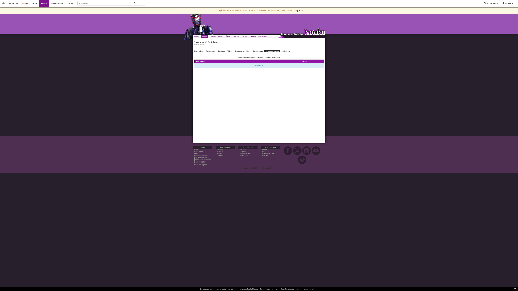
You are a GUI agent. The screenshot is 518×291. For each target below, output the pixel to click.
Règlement (244, 155)
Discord (265, 155)
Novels (219, 153)
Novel (34, 3)
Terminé (267, 57)
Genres (236, 36)
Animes (220, 150)
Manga (25, 3)
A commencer (243, 57)
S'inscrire (508, 3)
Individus (253, 36)
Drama (44, 3)
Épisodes (221, 51)
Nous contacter (200, 161)
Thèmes (244, 36)
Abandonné (276, 57)
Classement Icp (268, 153)
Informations (198, 51)
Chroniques (198, 152)
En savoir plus (310, 289)
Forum (70, 3)
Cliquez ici (299, 10)
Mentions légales (200, 165)
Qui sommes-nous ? (202, 155)
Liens (248, 51)
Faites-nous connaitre (202, 159)
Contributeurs (258, 51)
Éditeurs (228, 36)
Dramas (204, 36)
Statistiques (286, 51)
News (196, 150)
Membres (266, 152)
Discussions (239, 51)
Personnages (262, 36)
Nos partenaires (200, 157)
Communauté (57, 3)
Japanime (13, 3)
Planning (213, 36)
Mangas (220, 152)
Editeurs (243, 150)
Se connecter (492, 3)
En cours (252, 57)
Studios (220, 36)
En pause (260, 57)
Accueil (196, 36)
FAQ (195, 153)
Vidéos (229, 51)
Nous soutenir (199, 163)
